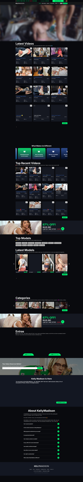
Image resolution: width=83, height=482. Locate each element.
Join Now (65, 3)
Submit (39, 368)
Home (40, 3)
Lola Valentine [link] (58, 210)
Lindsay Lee (30, 245)
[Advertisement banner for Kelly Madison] (41, 134)
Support (31, 469)
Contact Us (51, 469)
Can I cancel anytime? (28, 423)
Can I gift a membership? (29, 453)
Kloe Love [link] (53, 116)
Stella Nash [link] (18, 97)
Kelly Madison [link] (36, 116)
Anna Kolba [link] (54, 78)
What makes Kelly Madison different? (31, 457)
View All (65, 123)
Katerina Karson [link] (19, 210)
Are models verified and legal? (30, 446)
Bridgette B (36, 245)
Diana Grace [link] (54, 97)
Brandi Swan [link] (18, 116)
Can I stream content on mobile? (30, 438)
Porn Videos (44, 3)
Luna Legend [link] (54, 59)
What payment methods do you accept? (32, 431)
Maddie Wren (18, 245)
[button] (69, 264)
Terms (34, 469)
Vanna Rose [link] (18, 59)
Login (61, 3)
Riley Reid (24, 245)
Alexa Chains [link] (45, 176)
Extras (56, 3)
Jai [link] (34, 78)
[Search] (58, 3)
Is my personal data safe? (29, 435)
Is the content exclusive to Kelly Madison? (32, 427)
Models (48, 3)
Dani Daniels (42, 245)
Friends (48, 469)
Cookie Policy (38, 469)
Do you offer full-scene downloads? (31, 442)
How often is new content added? (31, 450)
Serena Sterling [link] (19, 78)
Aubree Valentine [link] (46, 210)
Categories (52, 3)
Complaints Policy (43, 469)
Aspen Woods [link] (36, 59)
